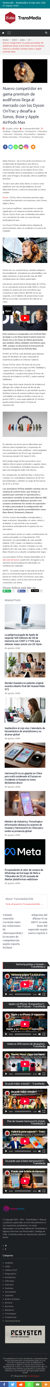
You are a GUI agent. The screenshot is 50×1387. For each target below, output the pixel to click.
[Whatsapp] (15, 145)
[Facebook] (5, 145)
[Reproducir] (6, 994)
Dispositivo (18, 131)
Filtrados (42, 131)
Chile (7, 1266)
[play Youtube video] (25, 318)
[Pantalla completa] (44, 994)
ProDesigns (33, 1376)
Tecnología (24, 137)
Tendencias (37, 137)
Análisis (7, 131)
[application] (25, 984)
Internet (8, 134)
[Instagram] (26, 145)
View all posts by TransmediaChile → (24, 904)
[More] (33, 145)
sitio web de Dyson (11, 560)
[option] (31, 2)
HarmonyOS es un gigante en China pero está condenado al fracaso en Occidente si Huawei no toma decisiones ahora (23, 778)
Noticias (18, 134)
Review (8, 1303)
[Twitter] (10, 145)
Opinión (41, 134)
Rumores (9, 1310)
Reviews (9, 1306)
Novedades (29, 134)
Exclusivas (30, 131)
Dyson (5, 197)
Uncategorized (12, 1321)
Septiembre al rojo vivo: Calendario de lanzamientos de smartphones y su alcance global (25, 731)
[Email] (21, 145)
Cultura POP (11, 1270)
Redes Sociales (10, 137)
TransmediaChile (31, 128)
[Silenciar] (39, 994)
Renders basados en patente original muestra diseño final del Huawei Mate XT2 (25, 686)
